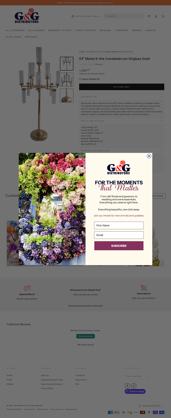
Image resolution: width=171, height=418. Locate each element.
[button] (119, 246)
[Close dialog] (149, 156)
